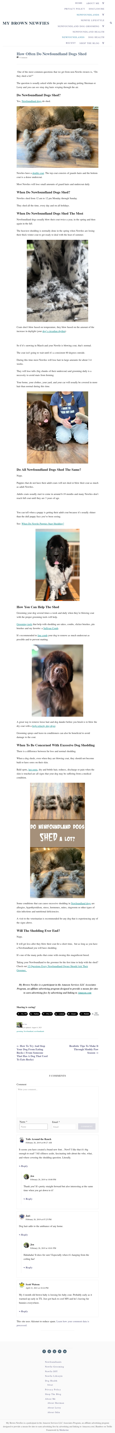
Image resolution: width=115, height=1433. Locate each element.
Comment (21, 1084)
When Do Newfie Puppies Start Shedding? (43, 523)
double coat (38, 173)
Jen (26, 1024)
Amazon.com (84, 992)
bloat (50, 1384)
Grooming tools (24, 624)
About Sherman (56, 1402)
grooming (20, 1031)
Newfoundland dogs (32, 101)
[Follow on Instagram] (49, 1351)
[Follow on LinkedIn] (65, 1351)
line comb (43, 635)
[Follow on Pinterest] (59, 1351)
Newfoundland (28, 1031)
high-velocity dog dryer (43, 725)
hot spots (33, 769)
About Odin (54, 1412)
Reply (24, 1166)
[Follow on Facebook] (44, 1351)
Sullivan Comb (50, 628)
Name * (23, 1121)
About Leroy (54, 1407)
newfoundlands (39, 1031)
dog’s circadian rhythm (53, 331)
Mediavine (64, 1429)
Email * (56, 1122)
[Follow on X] (54, 1351)
